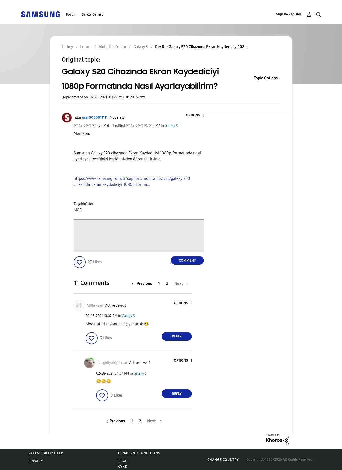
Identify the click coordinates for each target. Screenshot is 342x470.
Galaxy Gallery (92, 14)
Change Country (223, 460)
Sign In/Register (288, 14)
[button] (195, 115)
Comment (187, 260)
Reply (177, 336)
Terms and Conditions (139, 453)
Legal (123, 461)
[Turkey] (40, 14)
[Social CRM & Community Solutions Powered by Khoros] (277, 438)
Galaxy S (171, 126)
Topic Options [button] (266, 78)
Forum (71, 14)
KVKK (122, 466)
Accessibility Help (45, 453)
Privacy (35, 461)
